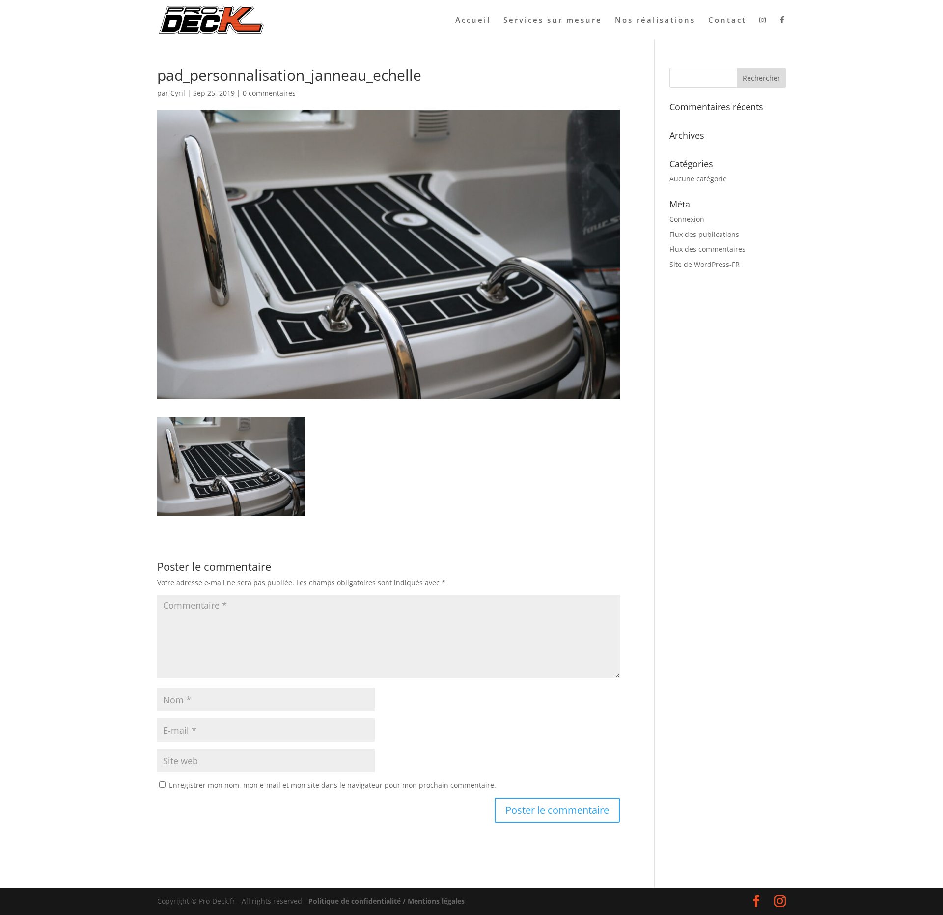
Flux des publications (704, 234)
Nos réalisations (655, 20)
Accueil (473, 20)
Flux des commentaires (707, 249)
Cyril (177, 93)
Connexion (686, 219)
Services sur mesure (552, 20)
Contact (727, 20)
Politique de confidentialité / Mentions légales (386, 901)
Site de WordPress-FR (704, 264)
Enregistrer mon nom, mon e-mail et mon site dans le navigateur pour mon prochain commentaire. (332, 785)
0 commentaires (269, 93)
